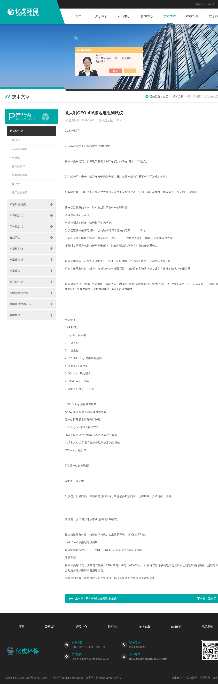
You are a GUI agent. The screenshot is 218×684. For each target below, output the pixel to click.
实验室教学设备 (19, 292)
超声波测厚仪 (19, 192)
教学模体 (15, 315)
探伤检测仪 (18, 166)
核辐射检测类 (18, 204)
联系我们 (207, 626)
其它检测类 (16, 281)
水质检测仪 (16, 248)
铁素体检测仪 (19, 175)
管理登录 (205, 677)
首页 (78, 16)
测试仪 (16, 140)
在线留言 (192, 16)
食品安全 (15, 237)
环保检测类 (16, 215)
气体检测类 (16, 226)
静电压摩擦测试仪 (20, 304)
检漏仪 (16, 157)
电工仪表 (15, 270)
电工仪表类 (16, 259)
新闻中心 (147, 16)
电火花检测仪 (19, 148)
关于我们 (101, 16)
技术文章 (170, 16)
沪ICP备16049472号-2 (108, 677)
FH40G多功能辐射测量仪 (101, 598)
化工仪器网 (190, 677)
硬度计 (16, 183)
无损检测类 (16, 130)
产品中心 (124, 16)
